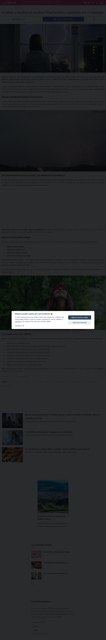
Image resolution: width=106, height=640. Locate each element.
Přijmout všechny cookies (79, 317)
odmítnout (18, 321)
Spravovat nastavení (80, 322)
